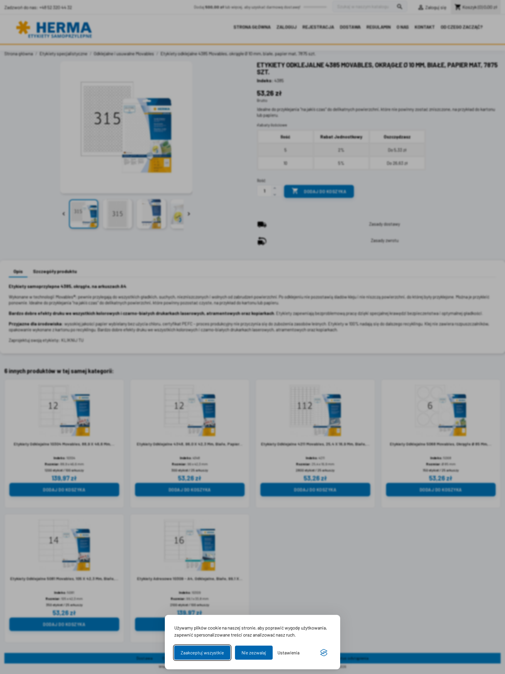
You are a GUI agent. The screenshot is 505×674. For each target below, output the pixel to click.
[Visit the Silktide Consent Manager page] (324, 653)
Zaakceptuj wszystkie (202, 652)
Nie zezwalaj (253, 652)
